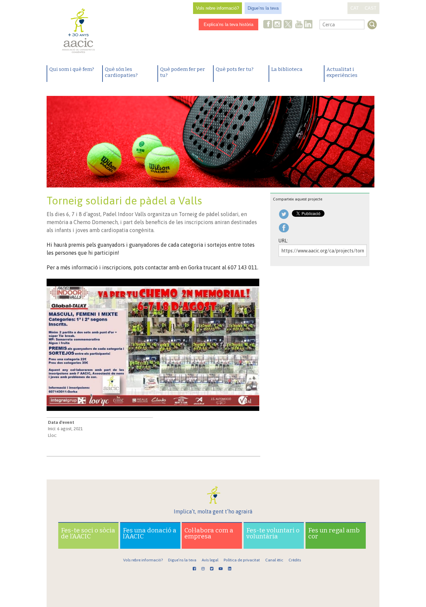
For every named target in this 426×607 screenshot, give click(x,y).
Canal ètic (274, 560)
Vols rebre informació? (217, 8)
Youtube (299, 25)
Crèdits (295, 560)
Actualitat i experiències (341, 72)
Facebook (268, 25)
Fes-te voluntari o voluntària (273, 533)
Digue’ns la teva (263, 8)
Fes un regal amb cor (334, 533)
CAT (354, 8)
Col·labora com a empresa (208, 533)
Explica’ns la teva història (228, 24)
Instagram (278, 25)
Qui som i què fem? (71, 69)
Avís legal (210, 560)
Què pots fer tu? (235, 69)
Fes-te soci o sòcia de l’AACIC (88, 533)
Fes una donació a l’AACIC (149, 533)
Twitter (288, 25)
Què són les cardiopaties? (121, 72)
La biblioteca (287, 69)
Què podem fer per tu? (182, 72)
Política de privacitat (242, 560)
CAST (370, 8)
